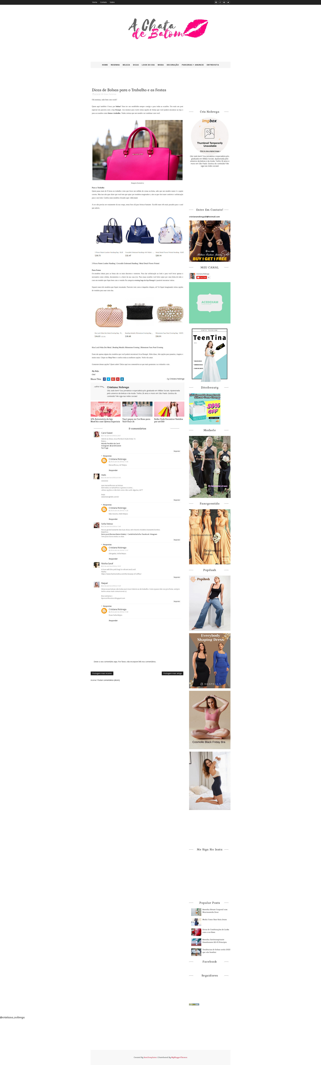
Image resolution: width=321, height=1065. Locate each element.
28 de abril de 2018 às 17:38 (119, 612)
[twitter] (228, 2)
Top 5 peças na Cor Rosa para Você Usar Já (136, 420)
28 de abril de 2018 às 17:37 (119, 550)
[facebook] (220, 2)
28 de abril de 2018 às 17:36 (119, 462)
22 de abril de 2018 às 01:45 (112, 477)
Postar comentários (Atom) (108, 680)
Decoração (173, 65)
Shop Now (112, 358)
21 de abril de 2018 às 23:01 (112, 436)
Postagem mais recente (102, 673)
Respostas (107, 456)
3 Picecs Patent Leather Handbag (103, 263)
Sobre (112, 2)
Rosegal (118, 110)
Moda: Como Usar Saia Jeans (215, 920)
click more (134, 198)
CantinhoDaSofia (134, 534)
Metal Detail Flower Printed (149, 263)
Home (94, 2)
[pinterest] (224, 2)
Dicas (136, 65)
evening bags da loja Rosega (144, 280)
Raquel (104, 583)
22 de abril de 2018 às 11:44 (112, 526)
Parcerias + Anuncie (193, 65)
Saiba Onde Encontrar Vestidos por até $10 (168, 420)
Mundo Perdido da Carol (110, 443)
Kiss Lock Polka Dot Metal (101, 347)
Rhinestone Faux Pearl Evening (152, 347)
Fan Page (104, 448)
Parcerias (112, 94)
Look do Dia (148, 65)
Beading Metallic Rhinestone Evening (126, 347)
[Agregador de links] (194, 1004)
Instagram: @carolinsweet (111, 446)
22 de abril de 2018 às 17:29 (112, 586)
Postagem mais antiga (172, 673)
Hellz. (103, 475)
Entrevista (213, 65)
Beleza (126, 65)
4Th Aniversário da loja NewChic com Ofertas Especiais (105, 420)
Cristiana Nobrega (117, 459)
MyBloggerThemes (179, 1057)
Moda (161, 65)
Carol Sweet (106, 433)
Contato (103, 2)
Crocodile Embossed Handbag (127, 263)
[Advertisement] (151, 80)
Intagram (153, 534)
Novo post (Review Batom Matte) (113, 534)
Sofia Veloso (107, 523)
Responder (177, 451)
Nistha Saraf (107, 563)
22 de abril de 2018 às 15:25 (112, 566)
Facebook (145, 534)
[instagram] (216, 2)
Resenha (115, 65)
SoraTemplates (150, 1057)
